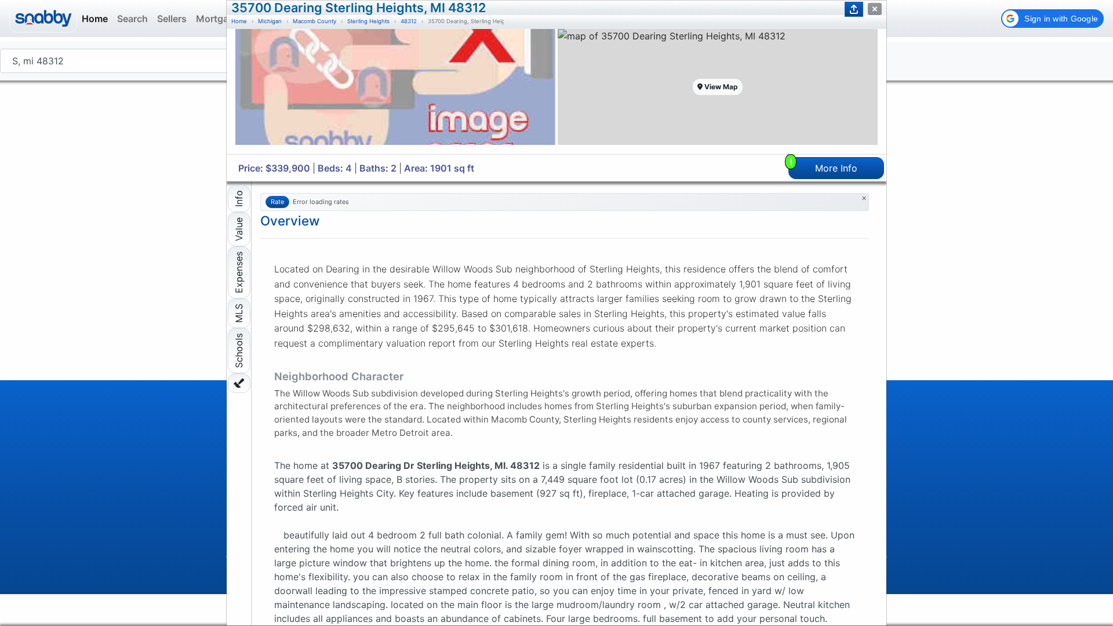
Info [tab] (239, 198)
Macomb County (314, 21)
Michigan (270, 21)
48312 (409, 21)
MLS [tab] (239, 313)
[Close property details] (874, 9)
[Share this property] (854, 9)
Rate (277, 202)
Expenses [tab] (239, 272)
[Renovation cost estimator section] (239, 383)
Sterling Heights (368, 21)
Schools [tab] (239, 350)
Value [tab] (239, 229)
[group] (395, 91)
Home (239, 21)
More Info (824, 165)
